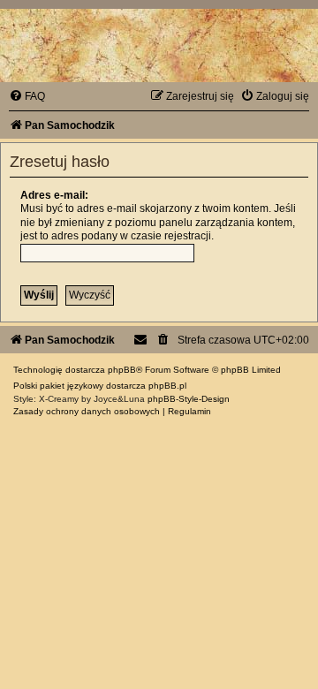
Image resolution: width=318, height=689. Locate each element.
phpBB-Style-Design (189, 399)
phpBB (122, 370)
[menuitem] (27, 96)
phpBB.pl (167, 385)
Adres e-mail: (54, 195)
